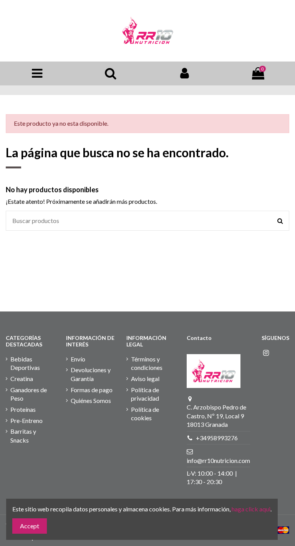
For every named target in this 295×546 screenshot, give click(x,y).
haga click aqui (251, 509)
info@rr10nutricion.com (218, 460)
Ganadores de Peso (28, 394)
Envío (78, 359)
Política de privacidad (145, 394)
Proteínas (23, 409)
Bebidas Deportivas (25, 363)
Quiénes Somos (91, 400)
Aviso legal (145, 378)
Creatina (21, 378)
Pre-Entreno (26, 420)
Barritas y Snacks (23, 435)
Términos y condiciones (146, 363)
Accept (29, 525)
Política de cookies (145, 413)
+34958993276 (217, 437)
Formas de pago (92, 389)
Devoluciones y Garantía (91, 374)
